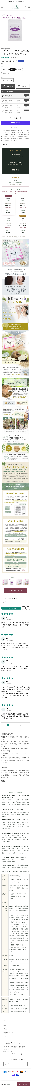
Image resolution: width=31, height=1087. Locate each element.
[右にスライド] (19, 45)
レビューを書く (11, 608)
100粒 (5, 69)
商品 (4, 1025)
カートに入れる (23, 1084)
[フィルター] (24, 608)
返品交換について (8, 1033)
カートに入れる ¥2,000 (15, 590)
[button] (2, 7)
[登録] (25, 1064)
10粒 (12, 69)
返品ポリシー (5, 781)
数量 (2, 77)
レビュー (5, 1037)
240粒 (5, 73)
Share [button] (5, 144)
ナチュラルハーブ (13, 1077)
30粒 (19, 69)
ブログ (5, 1029)
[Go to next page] (26, 725)
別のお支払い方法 (15, 127)
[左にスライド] (12, 45)
